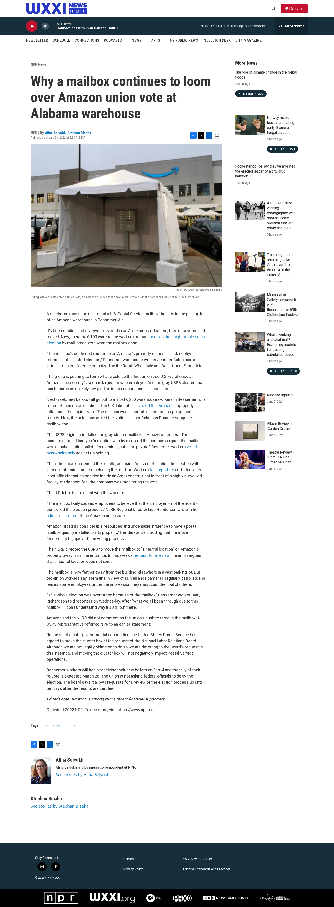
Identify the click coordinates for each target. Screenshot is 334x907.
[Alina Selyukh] (41, 770)
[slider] (52, 26)
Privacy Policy (133, 869)
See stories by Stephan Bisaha (60, 806)
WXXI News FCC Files (198, 859)
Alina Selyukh (55, 133)
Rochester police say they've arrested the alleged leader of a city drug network (265, 171)
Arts (155, 40)
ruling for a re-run (62, 515)
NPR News (39, 64)
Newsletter (37, 40)
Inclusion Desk (217, 40)
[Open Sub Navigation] (125, 40)
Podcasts (113, 40)
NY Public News (184, 40)
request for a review (151, 555)
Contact (129, 859)
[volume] (45, 26)
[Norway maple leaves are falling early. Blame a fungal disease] (250, 125)
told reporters (161, 469)
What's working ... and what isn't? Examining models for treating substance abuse (281, 345)
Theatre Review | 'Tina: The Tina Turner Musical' (280, 457)
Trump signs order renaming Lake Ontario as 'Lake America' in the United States (281, 265)
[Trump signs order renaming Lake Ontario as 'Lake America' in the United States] (250, 262)
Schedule (61, 40)
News (137, 40)
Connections (87, 40)
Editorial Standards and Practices (207, 869)
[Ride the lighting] (250, 402)
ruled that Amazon (157, 405)
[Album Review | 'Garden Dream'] (250, 431)
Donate (296, 8)
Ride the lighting (280, 395)
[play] (31, 26)
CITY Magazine (248, 40)
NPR (76, 725)
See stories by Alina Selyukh (83, 774)
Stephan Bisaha (79, 133)
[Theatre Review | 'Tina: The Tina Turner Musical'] (250, 459)
